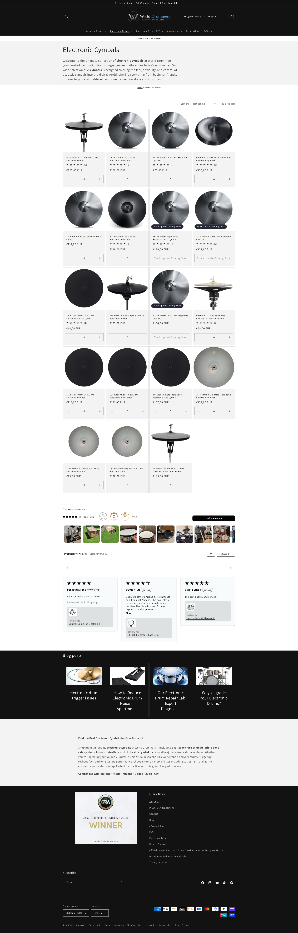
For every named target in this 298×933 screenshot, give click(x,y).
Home (139, 38)
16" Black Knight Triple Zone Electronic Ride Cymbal (124, 396)
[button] (66, 16)
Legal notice (150, 925)
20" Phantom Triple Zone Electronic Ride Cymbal (122, 238)
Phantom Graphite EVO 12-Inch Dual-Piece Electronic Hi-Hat (169, 470)
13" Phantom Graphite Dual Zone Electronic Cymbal (126, 470)
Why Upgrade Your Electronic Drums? (214, 698)
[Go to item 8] (203, 534)
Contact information (114, 925)
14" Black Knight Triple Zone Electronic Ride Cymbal (167, 396)
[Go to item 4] (128, 534)
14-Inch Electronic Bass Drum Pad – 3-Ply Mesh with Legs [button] (143, 634)
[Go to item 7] (184, 534)
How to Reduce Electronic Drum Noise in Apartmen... (127, 700)
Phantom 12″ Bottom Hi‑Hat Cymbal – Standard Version (210, 317)
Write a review (214, 518)
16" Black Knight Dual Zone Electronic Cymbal (80, 396)
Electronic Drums (159, 838)
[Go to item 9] (221, 534)
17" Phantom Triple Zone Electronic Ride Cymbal (122, 159)
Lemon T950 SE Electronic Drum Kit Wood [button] (200, 618)
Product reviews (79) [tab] (75, 553)
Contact (153, 813)
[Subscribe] (121, 882)
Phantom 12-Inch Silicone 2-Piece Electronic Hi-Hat (127, 317)
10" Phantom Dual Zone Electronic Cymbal (170, 159)
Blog (151, 820)
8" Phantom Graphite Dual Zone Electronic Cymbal (82, 470)
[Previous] (68, 568)
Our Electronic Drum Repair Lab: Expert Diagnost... (171, 700)
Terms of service (182, 925)
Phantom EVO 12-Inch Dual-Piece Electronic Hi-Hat (83, 159)
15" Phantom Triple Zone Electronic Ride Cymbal (165, 238)
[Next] (230, 568)
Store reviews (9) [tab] (99, 553)
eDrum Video (156, 826)
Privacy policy (95, 925)
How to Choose (157, 844)
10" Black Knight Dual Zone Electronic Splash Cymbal (80, 317)
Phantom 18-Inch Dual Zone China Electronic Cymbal (213, 159)
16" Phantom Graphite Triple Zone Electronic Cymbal (213, 396)
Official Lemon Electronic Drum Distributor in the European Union (186, 850)
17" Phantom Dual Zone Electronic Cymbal (213, 238)
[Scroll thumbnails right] (231, 534)
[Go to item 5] (147, 534)
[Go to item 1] (72, 534)
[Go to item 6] (166, 534)
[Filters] (211, 554)
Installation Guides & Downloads (167, 856)
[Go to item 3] (110, 534)
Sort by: (185, 103)
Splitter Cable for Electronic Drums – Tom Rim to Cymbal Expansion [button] (84, 623)
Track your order (158, 862)
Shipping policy (134, 925)
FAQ (151, 832)
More (134, 517)
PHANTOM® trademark (161, 807)
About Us (154, 801)
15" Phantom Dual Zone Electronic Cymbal (83, 238)
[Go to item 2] (91, 534)
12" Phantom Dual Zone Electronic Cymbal (170, 317)
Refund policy (165, 925)
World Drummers (78, 925)
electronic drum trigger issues (84, 695)
